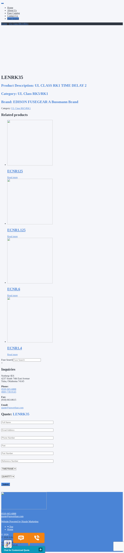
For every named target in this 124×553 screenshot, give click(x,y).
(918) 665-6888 (8, 389)
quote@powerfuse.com (12, 407)
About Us (12, 10)
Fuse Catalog (13, 13)
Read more (12, 177)
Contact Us (12, 16)
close (40, 549)
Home (10, 7)
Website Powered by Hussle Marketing (19, 521)
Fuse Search (13, 18)
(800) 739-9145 (8, 392)
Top (11, 526)
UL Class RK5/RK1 (18, 23)
